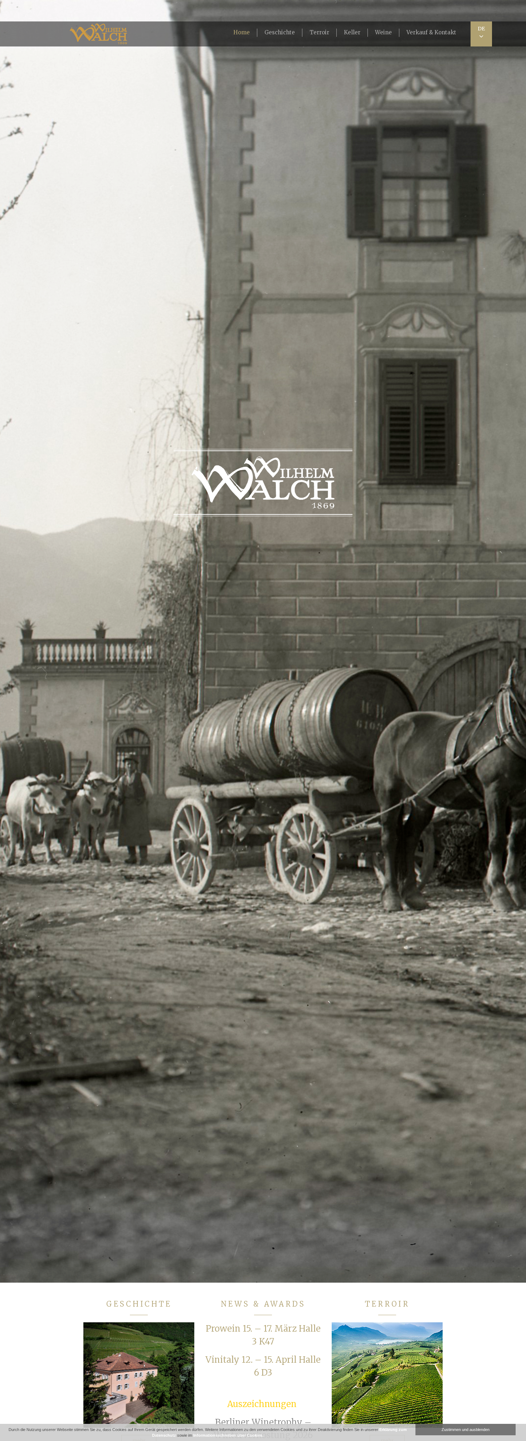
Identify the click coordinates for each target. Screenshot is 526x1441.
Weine (383, 32)
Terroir (319, 32)
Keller (352, 32)
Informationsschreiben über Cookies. (228, 1435)
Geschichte (279, 32)
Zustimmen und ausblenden (466, 1429)
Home (241, 32)
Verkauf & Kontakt (431, 32)
